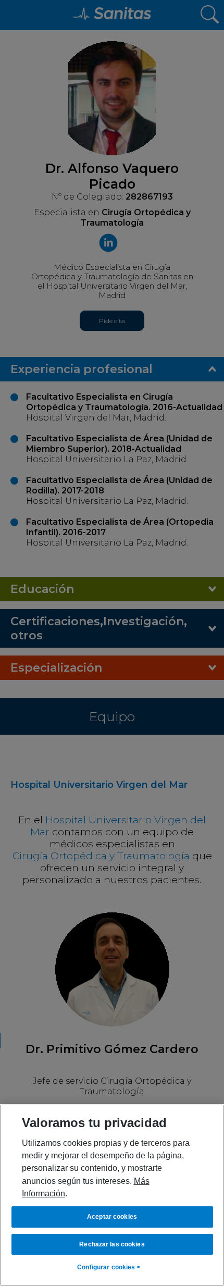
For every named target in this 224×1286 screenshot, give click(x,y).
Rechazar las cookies (111, 1244)
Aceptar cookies (112, 1216)
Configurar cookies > (108, 1267)
